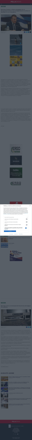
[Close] (30, 206)
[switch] (26, 219)
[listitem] (16, 217)
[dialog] (16, 220)
